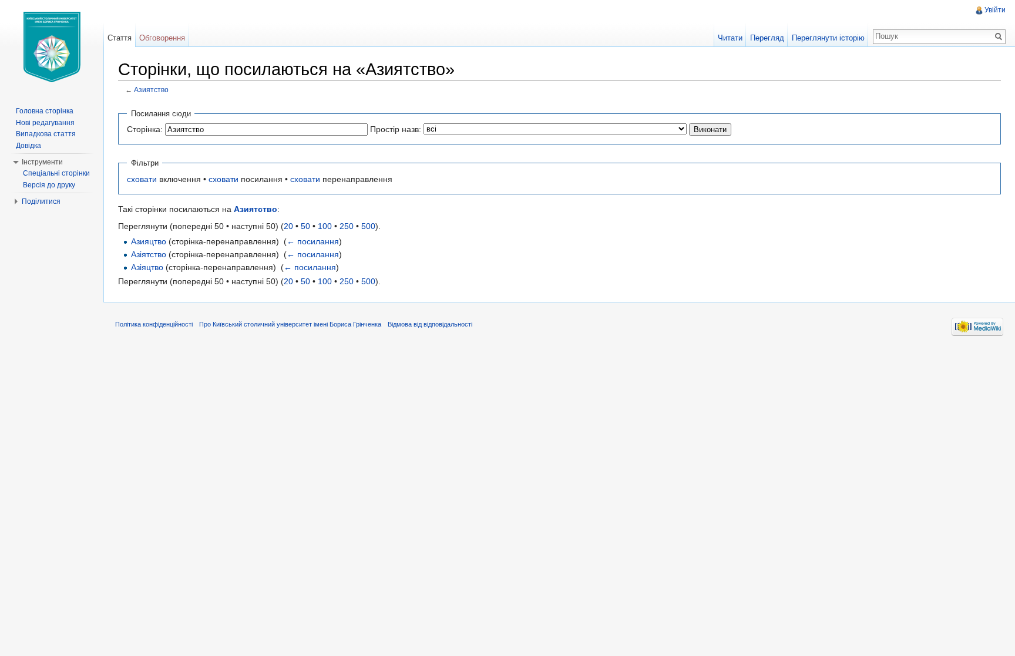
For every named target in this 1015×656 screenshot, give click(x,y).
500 (368, 226)
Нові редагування (45, 123)
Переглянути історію (828, 37)
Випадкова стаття (46, 134)
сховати (142, 179)
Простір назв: (395, 129)
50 (305, 226)
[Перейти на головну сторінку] (52, 47)
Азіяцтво (147, 267)
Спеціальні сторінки (56, 173)
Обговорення (162, 37)
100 (325, 226)
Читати (730, 37)
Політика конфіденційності (154, 324)
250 (347, 226)
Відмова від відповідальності (430, 324)
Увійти (995, 10)
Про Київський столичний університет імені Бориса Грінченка (290, 324)
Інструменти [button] (42, 162)
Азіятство (148, 254)
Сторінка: (145, 129)
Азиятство (151, 89)
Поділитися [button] (41, 201)
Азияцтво (148, 241)
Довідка (28, 146)
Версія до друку (49, 185)
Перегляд (767, 37)
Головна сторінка (44, 111)
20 (288, 226)
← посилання (313, 241)
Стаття (119, 37)
